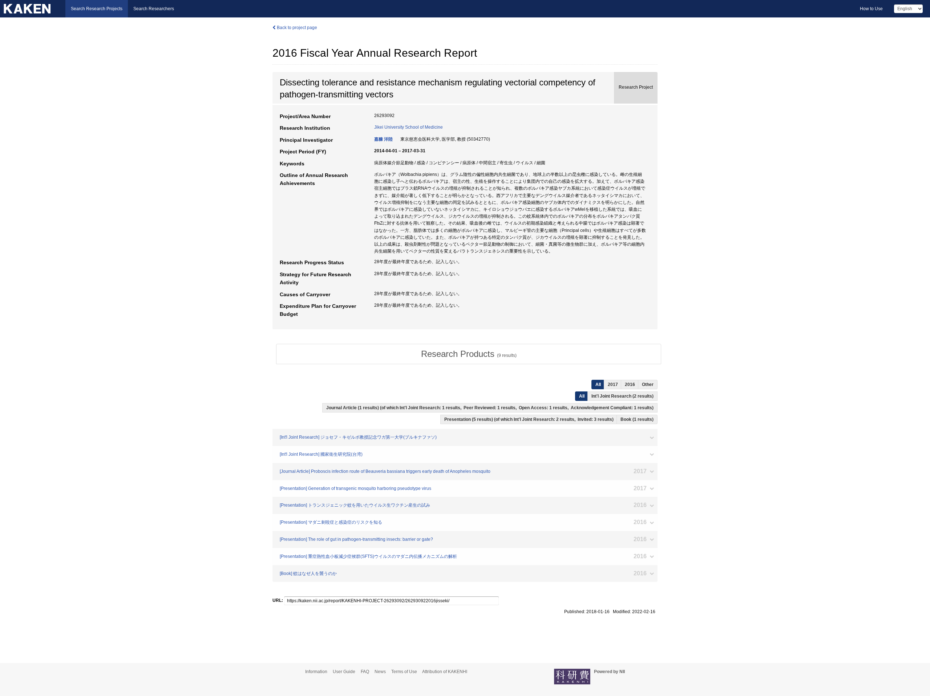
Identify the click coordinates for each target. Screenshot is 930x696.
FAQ (365, 671)
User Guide (344, 671)
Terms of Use (404, 671)
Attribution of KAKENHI (444, 671)
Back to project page (296, 27)
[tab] (468, 354)
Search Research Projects (96, 8)
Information (316, 671)
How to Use (871, 8)
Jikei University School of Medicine (408, 127)
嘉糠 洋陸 (383, 139)
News (380, 671)
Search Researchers (153, 8)
